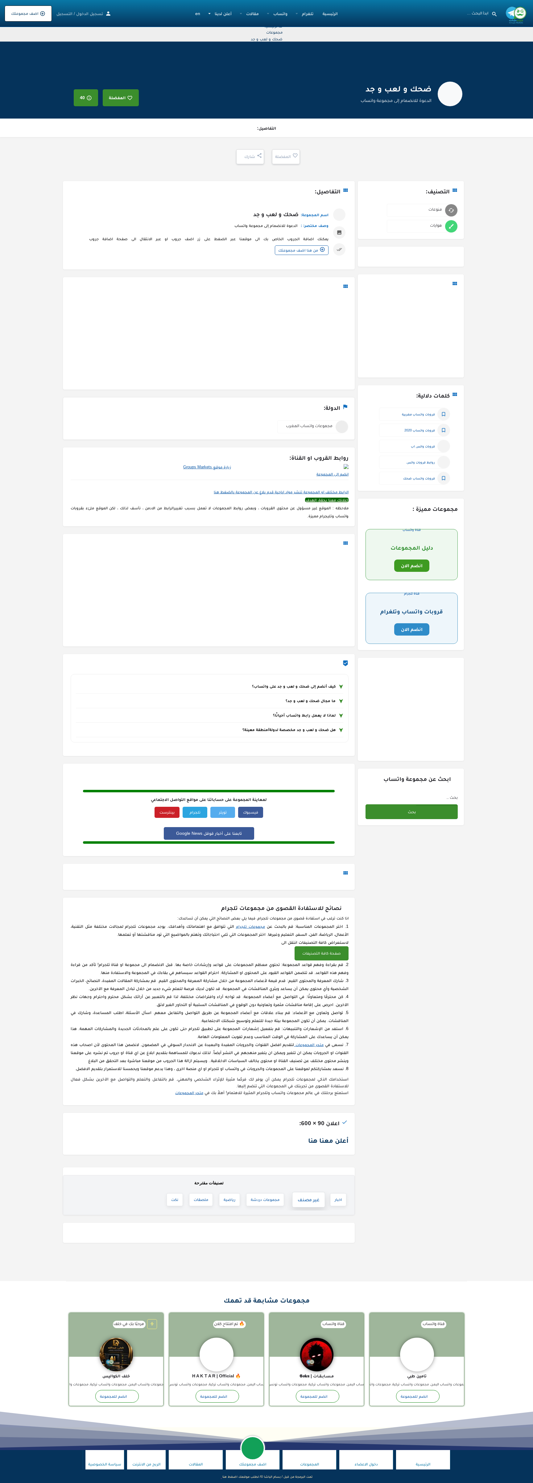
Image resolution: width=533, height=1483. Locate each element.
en (197, 13)
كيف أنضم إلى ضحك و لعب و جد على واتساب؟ (294, 686)
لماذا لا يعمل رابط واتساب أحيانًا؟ (304, 715)
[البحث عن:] (437, 798)
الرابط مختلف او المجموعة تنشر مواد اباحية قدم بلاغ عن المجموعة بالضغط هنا (281, 492)
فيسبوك (250, 812)
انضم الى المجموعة (332, 474)
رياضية (229, 1199)
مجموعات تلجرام (250, 926)
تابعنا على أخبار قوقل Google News (209, 833)
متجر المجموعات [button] (309, 1044)
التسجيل (64, 13)
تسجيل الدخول (89, 13)
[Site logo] (515, 13)
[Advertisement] (411, 332)
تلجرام (195, 812)
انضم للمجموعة (414, 1396)
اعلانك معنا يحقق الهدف (327, 500)
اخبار (338, 1199)
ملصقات (201, 1199)
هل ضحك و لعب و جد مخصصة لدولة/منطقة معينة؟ (289, 729)
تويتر (223, 812)
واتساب (280, 13)
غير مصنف (310, 1199)
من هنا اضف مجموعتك (298, 250)
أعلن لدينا (223, 13)
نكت (174, 1199)
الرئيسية (330, 13)
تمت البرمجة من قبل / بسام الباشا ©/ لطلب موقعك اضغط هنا (267, 1476)
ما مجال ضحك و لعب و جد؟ (311, 700)
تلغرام (307, 13)
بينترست (167, 812)
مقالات (252, 13)
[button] (322, 953)
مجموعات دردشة (270, 1199)
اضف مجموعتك (24, 13)
